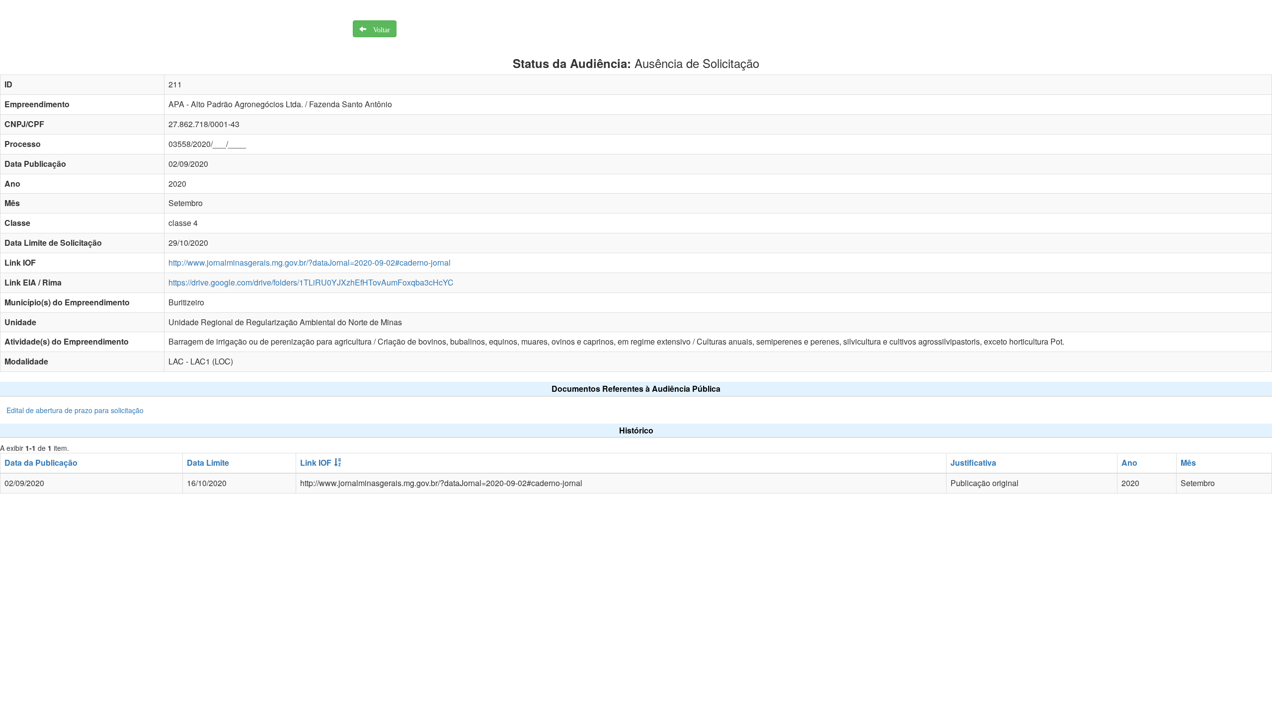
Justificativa (973, 462)
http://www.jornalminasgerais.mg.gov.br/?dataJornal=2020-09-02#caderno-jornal (309, 262)
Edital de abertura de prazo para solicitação (75, 410)
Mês (1188, 462)
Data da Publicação (41, 462)
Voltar (378, 29)
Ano (1129, 462)
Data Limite (208, 462)
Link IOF (315, 462)
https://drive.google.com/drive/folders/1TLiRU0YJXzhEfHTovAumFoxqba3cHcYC (311, 282)
